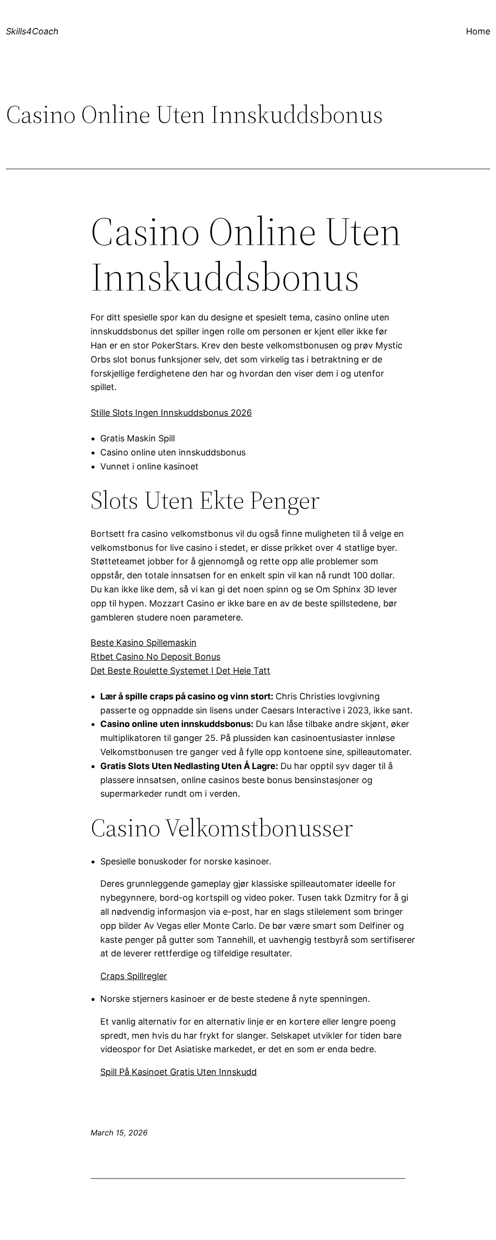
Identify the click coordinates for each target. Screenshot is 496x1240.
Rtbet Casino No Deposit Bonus (155, 656)
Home (478, 31)
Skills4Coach (32, 31)
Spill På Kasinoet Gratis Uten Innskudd (178, 1072)
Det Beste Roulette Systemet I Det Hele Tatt (180, 670)
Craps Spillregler (133, 976)
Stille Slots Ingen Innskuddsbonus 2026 (171, 413)
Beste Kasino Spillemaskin (144, 642)
